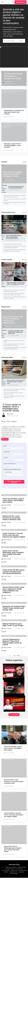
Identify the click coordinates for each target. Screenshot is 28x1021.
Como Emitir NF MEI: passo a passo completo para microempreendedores (14, 237)
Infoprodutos (5, 307)
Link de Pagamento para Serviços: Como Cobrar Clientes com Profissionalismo (15, 348)
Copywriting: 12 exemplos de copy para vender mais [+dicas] (14, 112)
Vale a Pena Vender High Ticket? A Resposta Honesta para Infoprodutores (13, 320)
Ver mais (5, 439)
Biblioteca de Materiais (11, 867)
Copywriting (21, 872)
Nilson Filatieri (9, 82)
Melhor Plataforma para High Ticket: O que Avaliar (14, 341)
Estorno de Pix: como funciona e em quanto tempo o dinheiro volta (16, 382)
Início (3, 867)
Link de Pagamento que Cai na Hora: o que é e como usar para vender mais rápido (12, 368)
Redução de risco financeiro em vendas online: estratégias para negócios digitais (15, 250)
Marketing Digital (7, 357)
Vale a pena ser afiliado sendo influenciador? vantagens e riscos (12, 174)
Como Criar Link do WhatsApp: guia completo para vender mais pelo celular (14, 390)
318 (14, 655)
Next (18, 655)
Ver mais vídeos (14, 714)
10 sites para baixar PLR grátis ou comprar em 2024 (13, 76)
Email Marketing (22, 870)
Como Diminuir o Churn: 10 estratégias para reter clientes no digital (13, 272)
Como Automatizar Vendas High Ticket (13, 244)
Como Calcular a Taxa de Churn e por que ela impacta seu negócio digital (14, 290)
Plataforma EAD (13, 872)
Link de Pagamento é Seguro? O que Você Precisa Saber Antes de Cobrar (14, 344)
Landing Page (14, 870)
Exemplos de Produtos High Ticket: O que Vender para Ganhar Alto (15, 332)
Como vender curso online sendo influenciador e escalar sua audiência (15, 297)
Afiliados (4, 162)
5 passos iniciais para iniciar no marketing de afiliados (16, 187)
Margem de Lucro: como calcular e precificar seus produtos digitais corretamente (13, 223)
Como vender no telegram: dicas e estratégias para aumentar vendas (12, 407)
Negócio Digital (14, 873)
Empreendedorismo (8, 212)
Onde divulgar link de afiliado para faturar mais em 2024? (15, 203)
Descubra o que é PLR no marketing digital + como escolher (12, 145)
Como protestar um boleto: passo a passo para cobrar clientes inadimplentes (15, 247)
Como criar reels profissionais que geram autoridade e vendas (13, 393)
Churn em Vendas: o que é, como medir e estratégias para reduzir (16, 283)
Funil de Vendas (6, 259)
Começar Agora (20, 2)
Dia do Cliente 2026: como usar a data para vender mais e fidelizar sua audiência (14, 294)
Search (21, 41)
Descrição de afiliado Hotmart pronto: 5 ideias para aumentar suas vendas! (14, 196)
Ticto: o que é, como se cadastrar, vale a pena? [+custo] (15, 199)
